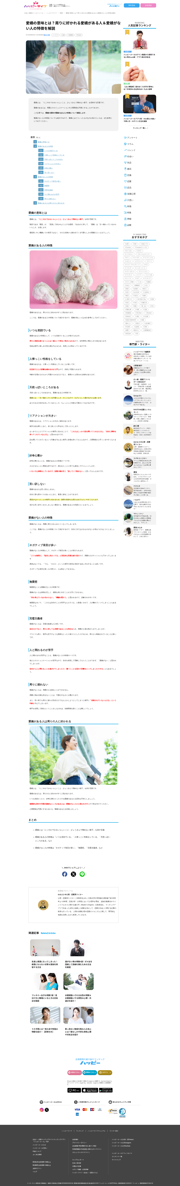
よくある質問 (37, 1154)
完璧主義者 (46, 189)
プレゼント (129, 275)
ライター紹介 (114, 1131)
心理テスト (129, 299)
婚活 (129, 169)
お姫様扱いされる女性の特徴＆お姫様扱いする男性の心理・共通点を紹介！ (78, 998)
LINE (127, 244)
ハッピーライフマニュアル (96, 1131)
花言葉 (128, 326)
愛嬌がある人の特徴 (44, 146)
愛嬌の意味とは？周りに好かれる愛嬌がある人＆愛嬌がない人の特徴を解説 (90, 13)
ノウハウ (56, 35)
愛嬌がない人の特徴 (44, 176)
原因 (127, 288)
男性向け (128, 316)
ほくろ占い (129, 250)
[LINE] (82, 874)
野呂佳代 (128, 333)
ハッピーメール (140, 268)
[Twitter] (73, 874)
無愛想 (44, 185)
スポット (128, 261)
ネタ (146, 264)
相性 (137, 316)
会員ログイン (37, 1168)
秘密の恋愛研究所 (131, 320)
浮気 (152, 306)
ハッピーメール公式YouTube (121, 1146)
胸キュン (128, 323)
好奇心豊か (46, 167)
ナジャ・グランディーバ (133, 264)
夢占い (145, 288)
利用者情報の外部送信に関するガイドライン (86, 1149)
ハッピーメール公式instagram (121, 1143)
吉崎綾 (136, 288)
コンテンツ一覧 (117, 1156)
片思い (130, 200)
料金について (37, 1151)
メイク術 (149, 275)
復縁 (144, 295)
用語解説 (71, 35)
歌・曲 (144, 306)
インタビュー (130, 254)
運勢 (127, 330)
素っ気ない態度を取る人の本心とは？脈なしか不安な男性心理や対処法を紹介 (78, 1032)
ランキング (147, 278)
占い (147, 285)
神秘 (129, 219)
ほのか (139, 250)
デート (150, 261)
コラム (130, 144)
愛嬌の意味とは (42, 141)
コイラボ (136, 257)
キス (127, 257)
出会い (127, 51)
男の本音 (138, 313)
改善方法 (144, 302)
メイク (139, 275)
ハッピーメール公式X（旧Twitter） (123, 1139)
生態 (63, 35)
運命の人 (136, 330)
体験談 (149, 282)
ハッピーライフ (51, 13)
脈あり (138, 323)
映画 (135, 306)
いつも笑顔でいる (48, 150)
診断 (126, 83)
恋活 (129, 187)
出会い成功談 (76, 1163)
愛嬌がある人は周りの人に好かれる (49, 202)
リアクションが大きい (50, 163)
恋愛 (129, 181)
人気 (140, 282)
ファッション (144, 271)
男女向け (79, 35)
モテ (137, 278)
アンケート (132, 138)
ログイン (105, 1072)
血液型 (137, 326)
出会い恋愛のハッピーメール (33, 13)
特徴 (61, 13)
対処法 (136, 295)
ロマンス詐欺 (130, 282)
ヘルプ (35, 1171)
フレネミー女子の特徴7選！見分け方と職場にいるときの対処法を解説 (45, 998)
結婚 (142, 320)
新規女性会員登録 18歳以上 (42, 1162)
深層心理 (131, 194)
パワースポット (130, 271)
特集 (129, 212)
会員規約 (75, 1139)
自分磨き (148, 323)
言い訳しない (46, 172)
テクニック (139, 261)
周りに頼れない (47, 198)
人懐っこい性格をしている (51, 154)
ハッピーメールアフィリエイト (122, 1153)
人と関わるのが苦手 (49, 194)
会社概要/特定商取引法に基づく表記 (84, 1146)
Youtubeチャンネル (141, 247)
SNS (135, 244)
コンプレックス (148, 257)
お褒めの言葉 (76, 1166)
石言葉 (146, 316)
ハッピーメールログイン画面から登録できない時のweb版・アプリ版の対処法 (139, 56)
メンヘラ (128, 278)
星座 (127, 306)
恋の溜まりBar (142, 299)
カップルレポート (78, 1160)
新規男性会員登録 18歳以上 (42, 1165)
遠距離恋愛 (147, 330)
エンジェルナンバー (144, 254)
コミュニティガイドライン (81, 1152)
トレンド (131, 150)
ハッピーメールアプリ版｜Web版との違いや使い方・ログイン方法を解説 (139, 120)
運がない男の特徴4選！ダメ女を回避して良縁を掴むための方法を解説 (78, 964)
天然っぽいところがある (51, 159)
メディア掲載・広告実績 (80, 1169)
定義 (129, 175)
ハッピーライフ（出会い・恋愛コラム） (85, 1173)
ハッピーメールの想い (40, 1148)
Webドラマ (145, 244)
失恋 (129, 162)
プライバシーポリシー (79, 1143)
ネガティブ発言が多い (50, 181)
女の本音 (136, 292)
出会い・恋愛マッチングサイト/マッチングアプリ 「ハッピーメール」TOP (49, 1141)
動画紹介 (137, 285)
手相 (135, 302)
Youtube (128, 247)
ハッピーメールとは (39, 1145)
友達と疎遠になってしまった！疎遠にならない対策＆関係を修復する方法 (45, 964)
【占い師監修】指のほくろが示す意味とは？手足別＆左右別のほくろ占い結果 (139, 88)
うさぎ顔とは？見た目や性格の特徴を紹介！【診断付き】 (45, 1030)
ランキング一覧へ (139, 128)
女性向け (146, 292)
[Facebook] (64, 874)
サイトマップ (116, 1160)
